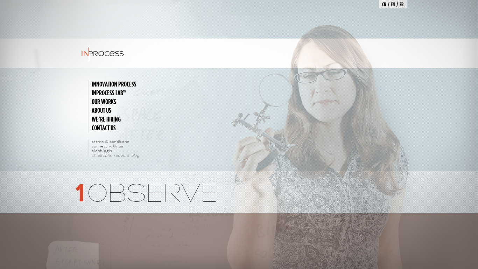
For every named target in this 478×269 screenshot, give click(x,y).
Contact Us (104, 128)
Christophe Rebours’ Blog (115, 155)
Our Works (104, 101)
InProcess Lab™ (109, 93)
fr (401, 4)
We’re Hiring (106, 119)
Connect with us (107, 146)
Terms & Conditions (110, 141)
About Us (101, 110)
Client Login (102, 151)
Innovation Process (114, 84)
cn (384, 4)
